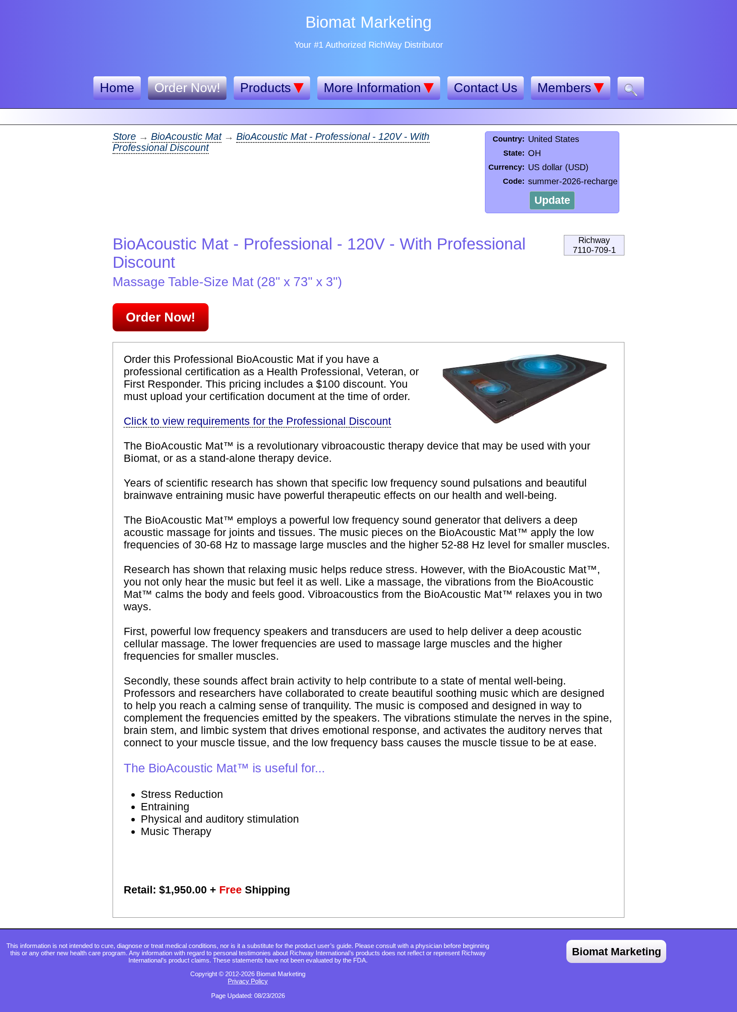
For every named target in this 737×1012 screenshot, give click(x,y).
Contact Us (485, 88)
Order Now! (187, 88)
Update (552, 200)
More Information (372, 88)
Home (117, 88)
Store (124, 136)
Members (564, 88)
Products (265, 88)
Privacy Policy (248, 981)
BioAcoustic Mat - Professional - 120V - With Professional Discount (271, 142)
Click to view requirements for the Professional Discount (257, 421)
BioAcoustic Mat (186, 136)
